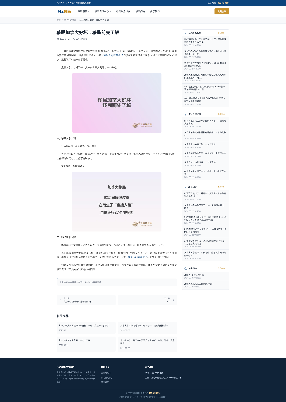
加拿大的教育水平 (137, 257)
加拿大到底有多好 (113, 55)
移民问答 (140, 11)
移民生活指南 (123, 11)
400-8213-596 (223, 2)
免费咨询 (221, 11)
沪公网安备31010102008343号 (153, 397)
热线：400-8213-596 (154, 373)
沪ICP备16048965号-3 (128, 397)
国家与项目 (106, 373)
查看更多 (221, 33)
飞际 (64, 11)
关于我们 (155, 11)
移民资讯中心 (103, 11)
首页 (59, 20)
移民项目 (84, 11)
